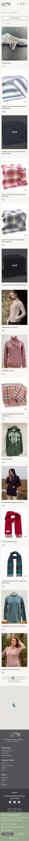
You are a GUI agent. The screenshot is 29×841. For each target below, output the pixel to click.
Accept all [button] (7, 834)
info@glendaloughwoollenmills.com (14, 796)
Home (6, 12)
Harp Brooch (6, 63)
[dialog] (14, 826)
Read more (20, 820)
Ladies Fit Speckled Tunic (11, 669)
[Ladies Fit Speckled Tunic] (14, 650)
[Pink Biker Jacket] (14, 351)
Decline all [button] (21, 834)
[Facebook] (14, 802)
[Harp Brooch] (14, 44)
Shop (10, 12)
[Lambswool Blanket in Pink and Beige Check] (14, 394)
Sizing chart (5, 777)
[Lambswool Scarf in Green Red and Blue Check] (14, 563)
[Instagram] (19, 802)
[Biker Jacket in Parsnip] (14, 307)
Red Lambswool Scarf (9, 542)
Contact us (4, 763)
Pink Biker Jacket (8, 371)
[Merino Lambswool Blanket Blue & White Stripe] (14, 87)
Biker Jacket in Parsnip (10, 327)
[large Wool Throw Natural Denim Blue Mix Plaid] (14, 220)
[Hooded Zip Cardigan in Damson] (14, 483)
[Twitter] (10, 802)
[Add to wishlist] (26, 58)
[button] (17, 4)
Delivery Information (7, 750)
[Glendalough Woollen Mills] (5, 4)
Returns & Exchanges (7, 765)
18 (16, 681)
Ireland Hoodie (7, 459)
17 (13, 681)
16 (10, 681)
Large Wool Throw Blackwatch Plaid (14, 285)
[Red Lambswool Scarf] (14, 524)
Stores (3, 782)
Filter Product (16, 18)
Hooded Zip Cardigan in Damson (13, 502)
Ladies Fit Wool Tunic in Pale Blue (14, 626)
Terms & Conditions (7, 755)
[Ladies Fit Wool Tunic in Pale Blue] (14, 607)
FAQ (3, 770)
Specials (4, 780)
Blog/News (4, 784)
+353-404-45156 (14, 798)
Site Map (4, 767)
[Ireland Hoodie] (14, 440)
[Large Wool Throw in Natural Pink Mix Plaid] (14, 175)
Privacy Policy (5, 753)
